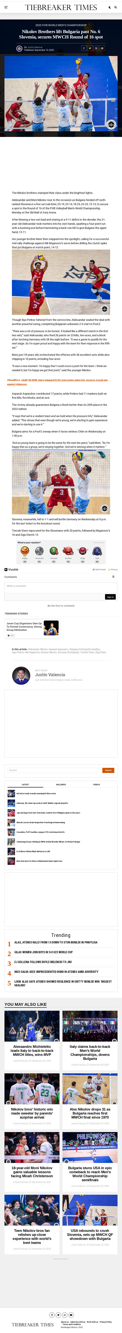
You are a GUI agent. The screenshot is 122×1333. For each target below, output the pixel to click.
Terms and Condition (71, 1324)
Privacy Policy (106, 1322)
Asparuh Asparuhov (59, 649)
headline (95, 649)
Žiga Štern (100, 652)
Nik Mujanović (32, 652)
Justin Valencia (35, 47)
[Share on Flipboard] (96, 48)
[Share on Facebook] (84, 48)
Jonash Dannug (20, 1061)
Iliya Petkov (18, 652)
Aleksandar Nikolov (38, 649)
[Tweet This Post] (90, 48)
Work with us (92, 1322)
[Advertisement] (61, 165)
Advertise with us (77, 1322)
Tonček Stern (87, 652)
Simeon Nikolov (49, 652)
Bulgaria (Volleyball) (80, 649)
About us (65, 1322)
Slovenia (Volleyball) (68, 652)
